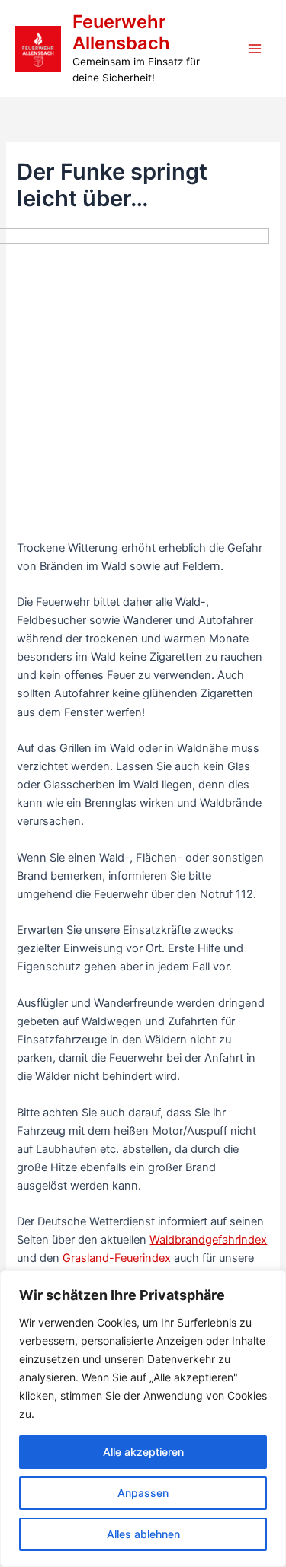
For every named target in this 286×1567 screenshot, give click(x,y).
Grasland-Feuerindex (117, 1258)
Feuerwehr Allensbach (121, 32)
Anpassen (143, 1492)
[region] (143, 1418)
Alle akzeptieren (143, 1451)
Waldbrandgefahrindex (208, 1240)
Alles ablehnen (143, 1533)
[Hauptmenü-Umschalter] (255, 49)
